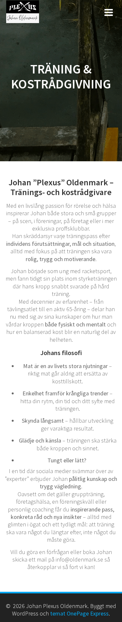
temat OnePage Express (79, 613)
